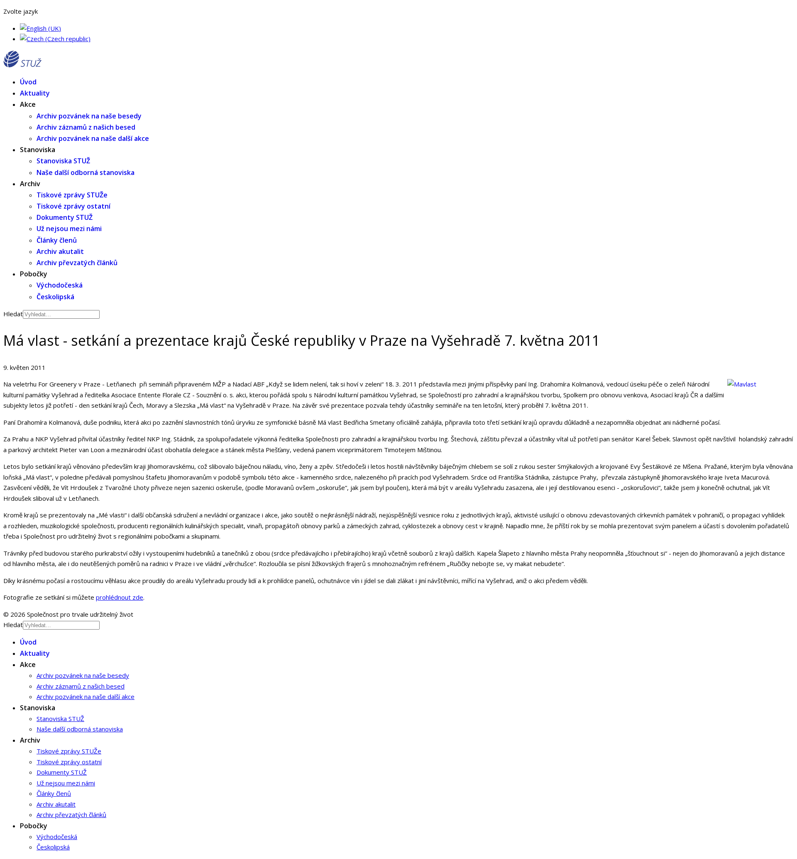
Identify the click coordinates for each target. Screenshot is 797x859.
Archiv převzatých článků (77, 262)
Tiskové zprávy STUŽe (72, 194)
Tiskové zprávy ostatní (73, 206)
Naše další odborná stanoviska (85, 172)
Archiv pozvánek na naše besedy (89, 116)
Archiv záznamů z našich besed (86, 127)
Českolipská (55, 296)
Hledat (13, 314)
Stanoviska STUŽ (63, 160)
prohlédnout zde (119, 597)
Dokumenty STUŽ (65, 217)
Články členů (57, 240)
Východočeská (60, 285)
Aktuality (35, 93)
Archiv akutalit (60, 251)
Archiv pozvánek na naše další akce (93, 138)
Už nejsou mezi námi (69, 228)
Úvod (28, 81)
